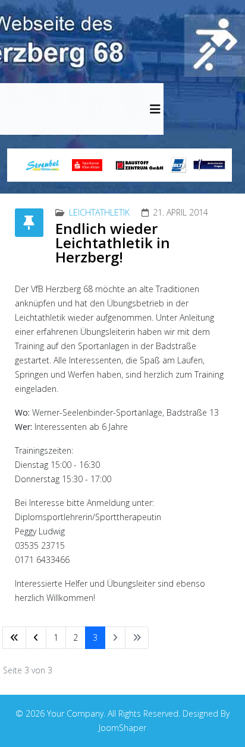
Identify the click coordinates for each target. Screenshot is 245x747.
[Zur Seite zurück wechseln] (36, 637)
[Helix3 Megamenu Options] (155, 109)
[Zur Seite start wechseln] (14, 637)
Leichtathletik (99, 212)
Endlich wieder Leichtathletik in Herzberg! (112, 243)
